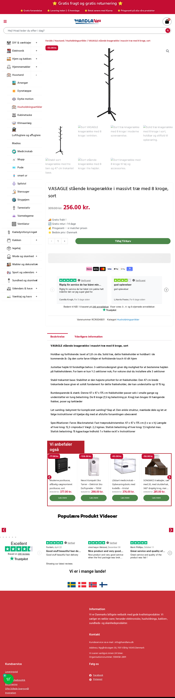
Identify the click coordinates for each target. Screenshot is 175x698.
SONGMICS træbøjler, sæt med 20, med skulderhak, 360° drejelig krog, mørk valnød (125, 486)
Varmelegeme (25, 216)
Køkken (16, 240)
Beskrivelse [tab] (57, 337)
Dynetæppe (24, 91)
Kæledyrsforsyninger (24, 232)
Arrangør (22, 83)
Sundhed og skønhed (24, 280)
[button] (168, 51)
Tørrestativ (23, 208)
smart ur (22, 175)
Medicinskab (24, 151)
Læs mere (62, 498)
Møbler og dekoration (25, 264)
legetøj (16, 248)
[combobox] (84, 30)
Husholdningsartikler (29, 107)
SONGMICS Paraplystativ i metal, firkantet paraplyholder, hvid (155, 484)
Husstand (18, 75)
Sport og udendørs (23, 272)
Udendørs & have (22, 288)
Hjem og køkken (21, 59)
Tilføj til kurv (123, 241)
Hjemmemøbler (21, 67)
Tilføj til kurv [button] (156, 498)
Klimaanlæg (24, 123)
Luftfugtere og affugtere (26, 135)
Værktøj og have (22, 296)
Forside (49, 41)
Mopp (20, 159)
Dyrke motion (25, 99)
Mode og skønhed (23, 256)
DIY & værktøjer (21, 43)
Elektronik (18, 51)
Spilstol (21, 184)
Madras (16, 143)
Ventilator (23, 224)
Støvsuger (23, 192)
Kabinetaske (24, 115)
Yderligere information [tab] (89, 337)
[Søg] (167, 30)
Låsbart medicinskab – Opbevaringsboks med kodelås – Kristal (92, 484)
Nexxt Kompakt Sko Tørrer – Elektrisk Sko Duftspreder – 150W (60, 484)
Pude (20, 167)
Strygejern (23, 200)
